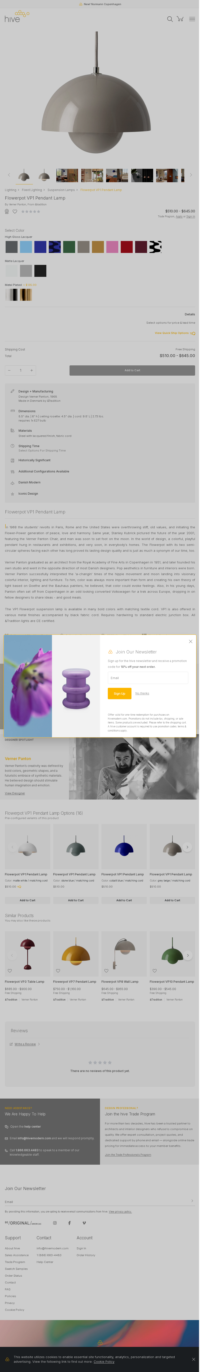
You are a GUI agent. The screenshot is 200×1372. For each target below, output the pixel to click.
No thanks (142, 693)
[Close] (190, 641)
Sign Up (119, 693)
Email (115, 678)
